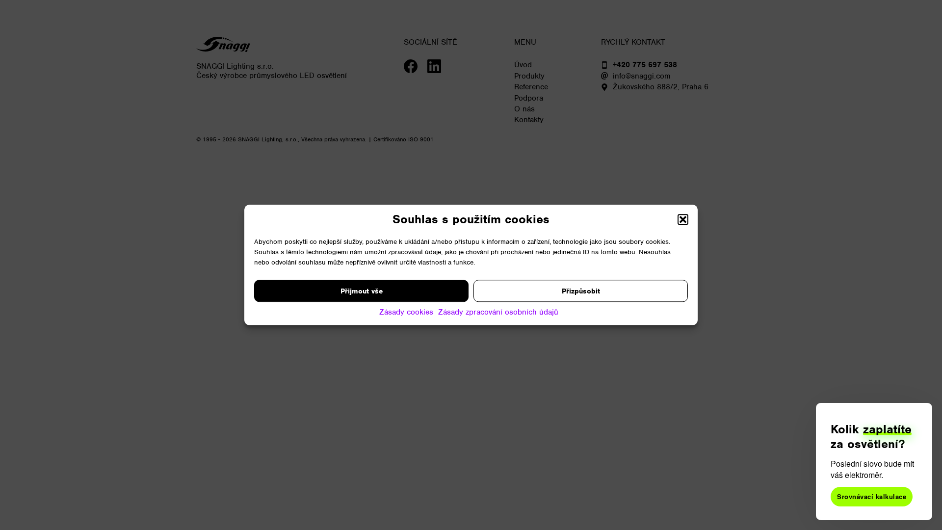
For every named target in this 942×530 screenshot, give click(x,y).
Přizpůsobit (581, 291)
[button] (683, 219)
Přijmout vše (361, 291)
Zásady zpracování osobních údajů (498, 312)
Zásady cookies (406, 312)
